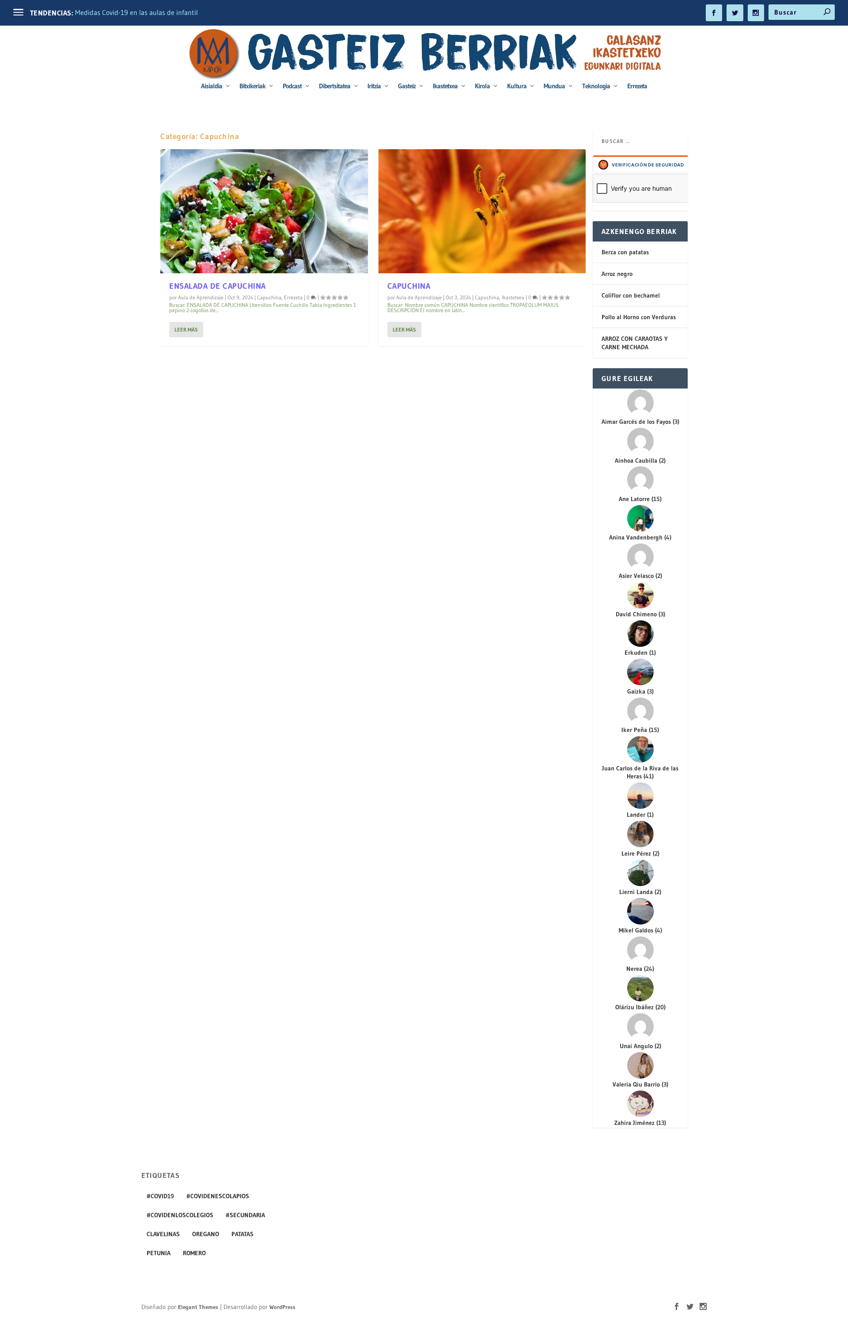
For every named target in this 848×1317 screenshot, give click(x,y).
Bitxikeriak (252, 86)
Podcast (292, 86)
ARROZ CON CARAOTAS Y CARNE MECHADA (635, 343)
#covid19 (160, 1196)
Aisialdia (211, 86)
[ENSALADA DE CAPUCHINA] (264, 211)
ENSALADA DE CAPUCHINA (217, 286)
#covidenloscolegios (180, 1215)
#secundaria (245, 1215)
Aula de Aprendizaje (200, 297)
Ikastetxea (445, 86)
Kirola (482, 86)
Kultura (516, 86)
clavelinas (163, 1234)
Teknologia (596, 86)
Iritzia (374, 86)
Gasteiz (407, 86)
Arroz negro (617, 274)
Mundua (554, 86)
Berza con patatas (625, 252)
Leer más (186, 329)
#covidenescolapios (217, 1196)
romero (194, 1253)
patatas (242, 1234)
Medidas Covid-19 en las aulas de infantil (136, 12)
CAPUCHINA (409, 286)
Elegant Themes (198, 1306)
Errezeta (637, 86)
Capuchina (269, 297)
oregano (205, 1234)
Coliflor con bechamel (631, 295)
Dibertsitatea (334, 86)
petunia (158, 1253)
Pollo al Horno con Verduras (639, 317)
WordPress (282, 1306)
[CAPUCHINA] (482, 211)
